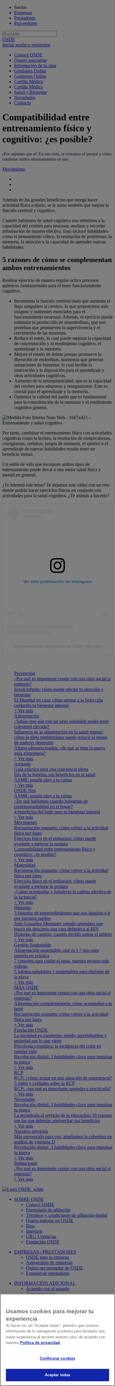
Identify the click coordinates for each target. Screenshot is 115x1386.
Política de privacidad (40, 1342)
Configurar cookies (57, 1358)
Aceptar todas (57, 1375)
